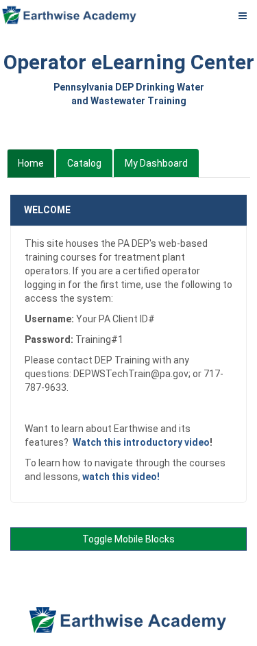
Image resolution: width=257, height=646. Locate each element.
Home (30, 167)
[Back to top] (242, 563)
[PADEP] (70, 15)
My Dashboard (156, 163)
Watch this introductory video (141, 442)
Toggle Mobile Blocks (128, 539)
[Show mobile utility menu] (242, 15)
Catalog (84, 163)
